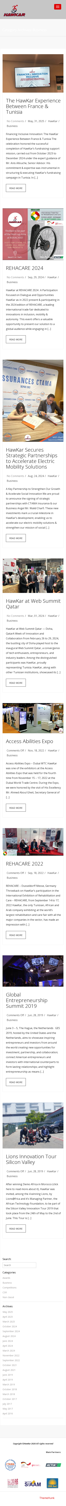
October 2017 (10, 1399)
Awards (6, 1277)
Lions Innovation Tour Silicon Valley (31, 1159)
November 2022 (11, 1355)
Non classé (8, 1297)
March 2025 (9, 1321)
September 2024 (11, 1331)
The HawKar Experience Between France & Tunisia (33, 106)
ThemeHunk (46, 1498)
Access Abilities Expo (29, 741)
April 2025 (8, 1316)
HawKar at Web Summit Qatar (33, 603)
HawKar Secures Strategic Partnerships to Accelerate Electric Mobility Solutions (31, 458)
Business (12, 126)
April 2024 (8, 1345)
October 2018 (10, 1389)
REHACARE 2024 (24, 267)
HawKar (53, 121)
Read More (15, 188)
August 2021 (9, 1369)
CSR (5, 1292)
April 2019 (8, 1379)
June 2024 (8, 1340)
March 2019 (9, 1384)
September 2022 (11, 1360)
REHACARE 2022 (24, 863)
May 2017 (8, 1408)
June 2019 (8, 1374)
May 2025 (8, 1311)
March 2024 (9, 1350)
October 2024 (10, 1326)
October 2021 (10, 1365)
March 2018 (9, 1394)
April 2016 (8, 1413)
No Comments (15, 121)
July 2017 (7, 1403)
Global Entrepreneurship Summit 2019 (26, 1000)
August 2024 (9, 1336)
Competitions (9, 1287)
